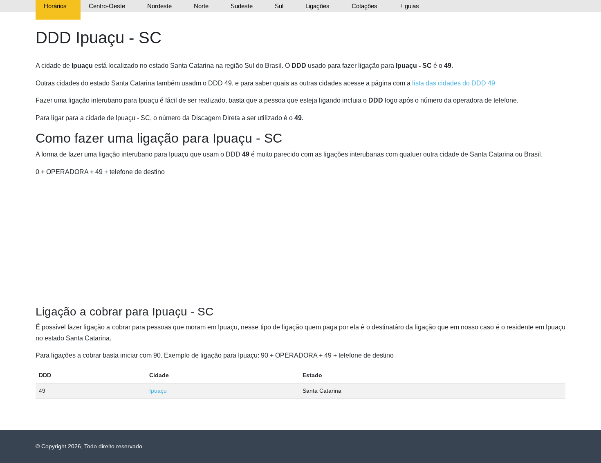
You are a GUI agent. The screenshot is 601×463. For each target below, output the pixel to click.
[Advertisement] (300, 241)
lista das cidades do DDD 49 (453, 83)
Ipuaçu (158, 390)
